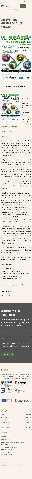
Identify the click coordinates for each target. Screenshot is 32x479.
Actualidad (13, 285)
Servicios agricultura (5, 425)
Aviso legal (3, 465)
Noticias (6, 10)
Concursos (28, 420)
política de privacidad (18, 349)
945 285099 (5, 439)
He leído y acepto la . (13, 349)
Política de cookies (22, 465)
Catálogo (4, 136)
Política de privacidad (12, 465)
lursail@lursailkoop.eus (6, 454)
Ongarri (28, 425)
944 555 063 (5, 444)
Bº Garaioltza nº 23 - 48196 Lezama (9, 447)
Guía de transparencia (6, 420)
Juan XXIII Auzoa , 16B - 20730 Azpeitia (9, 452)
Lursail (2, 430)
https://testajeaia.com (12, 250)
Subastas (21, 285)
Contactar (23, 6)
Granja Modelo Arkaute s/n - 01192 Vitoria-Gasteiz (12, 442)
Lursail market (4, 432)
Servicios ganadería (5, 422)
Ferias (27, 422)
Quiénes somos (4, 417)
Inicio (2, 10)
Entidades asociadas (5, 427)
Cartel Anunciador (7, 131)
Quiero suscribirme (7, 354)
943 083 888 (6, 449)
